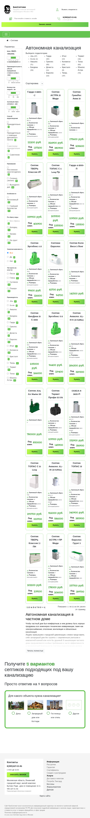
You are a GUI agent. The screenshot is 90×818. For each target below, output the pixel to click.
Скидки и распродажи (56, 773)
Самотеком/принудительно (13, 148)
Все (11, 253)
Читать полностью (35, 651)
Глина (13, 278)
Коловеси (13, 351)
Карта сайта (45, 796)
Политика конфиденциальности (16, 813)
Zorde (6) (34, 59)
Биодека (12, 317)
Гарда (13, 323)
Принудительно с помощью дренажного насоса (13, 136)
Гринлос (12, 328)
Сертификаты (53, 770)
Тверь (13, 363)
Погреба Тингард (54, 781)
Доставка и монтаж (55, 779)
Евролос (12, 341)
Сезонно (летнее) (12, 179)
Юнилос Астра (12, 379)
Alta (12, 301)
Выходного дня (13, 186)
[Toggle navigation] (6, 34)
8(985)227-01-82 (70, 17)
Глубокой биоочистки (12, 208)
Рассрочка (51, 765)
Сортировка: (32, 83)
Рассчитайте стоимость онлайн (25, 18)
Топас (13, 374)
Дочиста (12, 334)
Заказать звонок (45, 24)
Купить (35, 154)
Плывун (12, 290)
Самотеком (14, 156)
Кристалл (13, 358)
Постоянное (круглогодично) (13, 172)
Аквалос (12, 311)
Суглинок (13, 283)
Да (12, 257)
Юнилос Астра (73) (81, 70)
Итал (13, 346)
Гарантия (51, 767)
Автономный (12, 201)
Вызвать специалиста (69, 10)
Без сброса (14, 222)
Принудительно (13, 125)
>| (44, 607)
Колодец (12, 228)
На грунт (12, 241)
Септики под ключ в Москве (23, 815)
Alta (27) (33, 56)
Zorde (13, 305)
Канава (12, 235)
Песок (13, 274)
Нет (12, 261)
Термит (12, 368)
